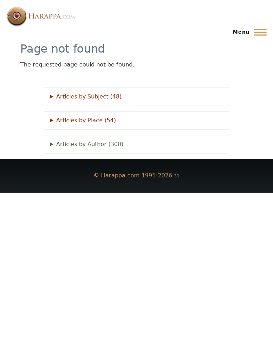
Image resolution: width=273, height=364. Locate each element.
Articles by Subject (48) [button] (89, 96)
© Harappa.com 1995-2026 (132, 175)
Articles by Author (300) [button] (89, 144)
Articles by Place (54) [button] (86, 120)
